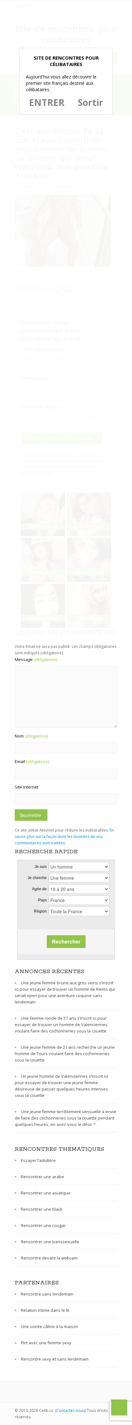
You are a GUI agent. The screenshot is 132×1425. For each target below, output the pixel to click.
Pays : (43, 900)
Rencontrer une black (41, 1209)
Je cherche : (38, 878)
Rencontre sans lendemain (47, 1294)
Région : (41, 911)
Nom (32, 736)
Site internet (26, 787)
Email (32, 761)
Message (36, 659)
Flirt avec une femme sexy (46, 1343)
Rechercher (66, 941)
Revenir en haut (119, 1407)
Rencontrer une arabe (42, 1176)
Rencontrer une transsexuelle (50, 1242)
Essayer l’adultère (38, 1160)
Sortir (90, 102)
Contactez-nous (70, 1410)
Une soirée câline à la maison (49, 1326)
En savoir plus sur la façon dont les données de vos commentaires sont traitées (64, 836)
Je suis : (42, 866)
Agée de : (40, 889)
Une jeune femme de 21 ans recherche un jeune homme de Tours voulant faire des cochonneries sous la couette (65, 1053)
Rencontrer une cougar (43, 1225)
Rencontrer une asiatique (45, 1193)
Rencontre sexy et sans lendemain (54, 1359)
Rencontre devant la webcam (49, 1258)
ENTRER (46, 102)
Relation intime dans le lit (45, 1310)
